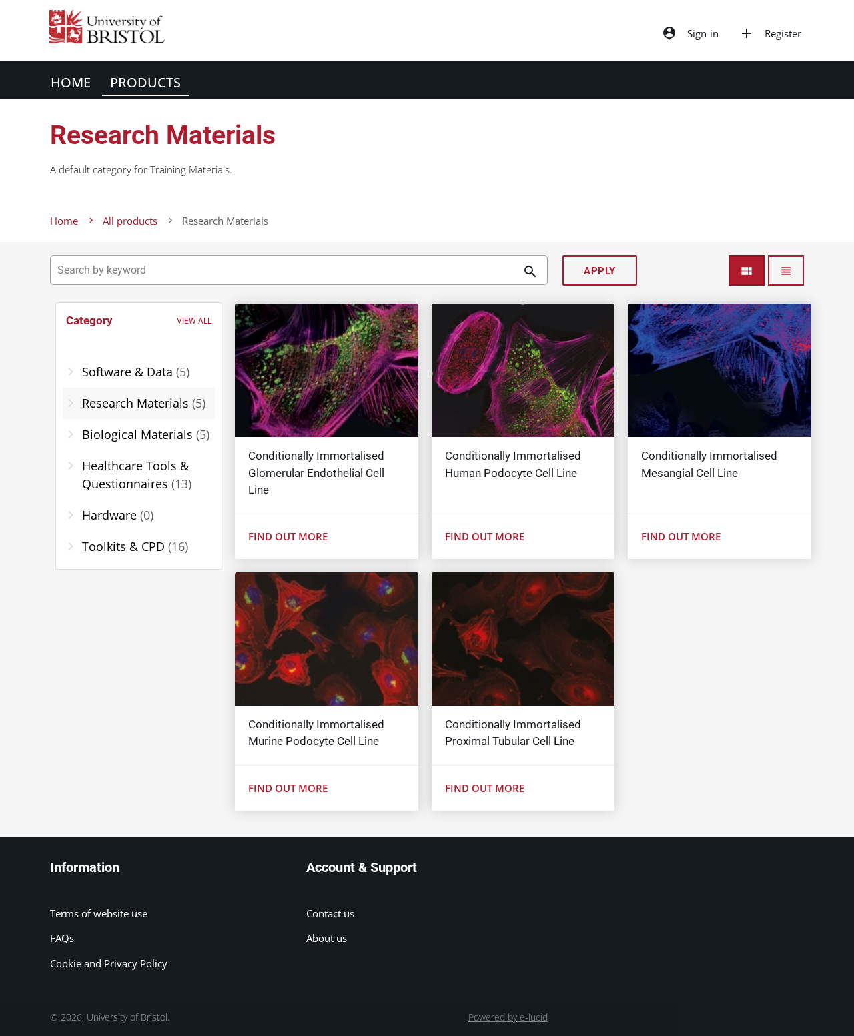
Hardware (117, 515)
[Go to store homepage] (104, 39)
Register (770, 33)
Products (145, 82)
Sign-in (690, 33)
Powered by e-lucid (508, 1017)
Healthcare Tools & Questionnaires (136, 475)
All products (130, 220)
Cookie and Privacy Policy (108, 963)
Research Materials (143, 403)
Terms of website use (98, 913)
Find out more (288, 536)
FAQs (62, 938)
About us (326, 938)
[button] (139, 321)
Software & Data (135, 372)
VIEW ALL (194, 321)
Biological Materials (145, 434)
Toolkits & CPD (135, 546)
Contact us (330, 913)
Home (71, 82)
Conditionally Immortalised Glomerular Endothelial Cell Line (316, 473)
